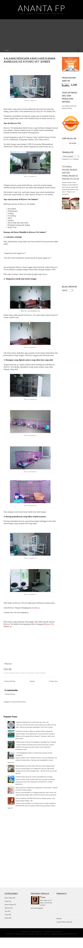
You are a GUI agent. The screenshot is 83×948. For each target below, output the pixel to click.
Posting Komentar (10, 694)
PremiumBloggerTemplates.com (64, 934)
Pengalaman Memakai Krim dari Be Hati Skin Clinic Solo (32, 722)
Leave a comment (40, 673)
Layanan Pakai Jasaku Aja (64, 922)
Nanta (32, 673)
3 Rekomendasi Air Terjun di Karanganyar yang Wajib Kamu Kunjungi (35, 742)
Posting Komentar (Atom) (18, 702)
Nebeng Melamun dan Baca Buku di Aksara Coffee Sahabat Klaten (35, 766)
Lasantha (46, 934)
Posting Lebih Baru (9, 681)
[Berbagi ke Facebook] (10, 669)
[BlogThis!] (6, 669)
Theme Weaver (20, 934)
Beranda (32, 681)
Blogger (58, 931)
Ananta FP (41, 8)
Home (7, 50)
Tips (6, 911)
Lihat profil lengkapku (37, 908)
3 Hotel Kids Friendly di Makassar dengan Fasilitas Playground (33, 731)
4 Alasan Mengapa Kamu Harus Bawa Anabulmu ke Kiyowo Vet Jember (29, 60)
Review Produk (9, 904)
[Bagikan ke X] (8, 669)
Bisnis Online (8, 898)
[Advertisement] (41, 33)
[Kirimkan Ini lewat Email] (5, 669)
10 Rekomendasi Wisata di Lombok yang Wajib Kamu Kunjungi (33, 777)
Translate (75, 159)
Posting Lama (53, 681)
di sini (35, 608)
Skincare (7, 908)
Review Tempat (14, 673)
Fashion (7, 901)
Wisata (7, 918)
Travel (6, 914)
